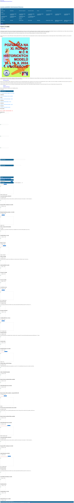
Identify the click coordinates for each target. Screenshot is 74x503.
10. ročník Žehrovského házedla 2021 (49, 14)
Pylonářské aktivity (3, 332)
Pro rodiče (11, 20)
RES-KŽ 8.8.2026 (3, 301)
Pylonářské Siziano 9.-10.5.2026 (5, 348)
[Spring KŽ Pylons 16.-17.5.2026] (3, 497)
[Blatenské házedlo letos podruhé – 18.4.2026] (3, 210)
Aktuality (1, 24)
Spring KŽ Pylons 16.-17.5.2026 (5, 498)
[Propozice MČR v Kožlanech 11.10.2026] (3, 203)
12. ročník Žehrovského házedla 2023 (31, 14)
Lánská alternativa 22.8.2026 (5, 453)
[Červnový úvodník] (3, 278)
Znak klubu (38, 20)
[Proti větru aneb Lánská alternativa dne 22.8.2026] (7, 405)
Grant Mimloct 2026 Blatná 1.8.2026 (6, 476)
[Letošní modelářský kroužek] (3, 263)
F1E (3, 361)
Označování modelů (31, 10)
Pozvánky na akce (5, 194)
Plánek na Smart (3, 242)
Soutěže (2, 12)
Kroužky (2, 18)
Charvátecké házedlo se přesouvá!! (5, 437)
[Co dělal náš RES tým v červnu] (3, 316)
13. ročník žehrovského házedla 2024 (22, 14)
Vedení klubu (12, 10)
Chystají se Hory (3, 341)
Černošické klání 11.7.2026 (4, 235)
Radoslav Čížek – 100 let (49, 20)
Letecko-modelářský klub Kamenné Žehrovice (11, 7)
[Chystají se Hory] (3, 339)
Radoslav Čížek (21, 20)
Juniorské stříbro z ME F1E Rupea (5, 363)
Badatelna (20, 18)
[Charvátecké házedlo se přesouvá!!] (7, 193)
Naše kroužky (3, 20)
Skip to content (2, 0)
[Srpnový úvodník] (4, 254)
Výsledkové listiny (4, 300)
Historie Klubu (30, 20)
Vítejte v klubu (3, 10)
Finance (38, 10)
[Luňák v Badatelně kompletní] (3, 370)
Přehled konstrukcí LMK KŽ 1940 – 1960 (59, 21)
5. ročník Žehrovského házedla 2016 (22, 16)
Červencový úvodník (3, 272)
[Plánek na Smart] (3, 241)
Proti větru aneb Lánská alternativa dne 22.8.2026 (8, 407)
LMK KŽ (4, 24)
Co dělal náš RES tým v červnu (5, 317)
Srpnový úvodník (3, 256)
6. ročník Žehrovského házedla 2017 (13, 16)
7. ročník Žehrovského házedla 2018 (4, 16)
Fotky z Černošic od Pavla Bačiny (5, 226)
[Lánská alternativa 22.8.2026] (3, 451)
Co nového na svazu (3, 287)
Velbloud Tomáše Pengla (7, 86)
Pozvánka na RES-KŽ (6, 80)
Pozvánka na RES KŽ (3, 310)
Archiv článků (15, 182)
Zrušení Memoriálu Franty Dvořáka (6, 385)
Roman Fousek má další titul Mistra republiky (7, 379)
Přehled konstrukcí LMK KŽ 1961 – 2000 (68, 21)
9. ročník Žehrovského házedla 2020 (58, 14)
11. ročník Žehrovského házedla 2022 (40, 14)
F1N (3, 225)
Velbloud (5, 85)
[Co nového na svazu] (3, 285)
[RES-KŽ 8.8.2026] (7, 299)
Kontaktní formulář (48, 10)
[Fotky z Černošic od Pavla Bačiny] (7, 224)
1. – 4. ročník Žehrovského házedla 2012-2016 (31, 16)
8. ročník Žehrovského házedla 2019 (67, 14)
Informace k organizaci (22, 10)
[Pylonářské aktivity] (7, 330)
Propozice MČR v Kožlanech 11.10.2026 (6, 204)
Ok (30, 502)
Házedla (1, 194)
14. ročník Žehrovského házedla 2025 (13, 14)
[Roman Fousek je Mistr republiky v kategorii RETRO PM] (3, 391)
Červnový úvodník (3, 279)
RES (0, 300)
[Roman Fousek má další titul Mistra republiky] (3, 414)
